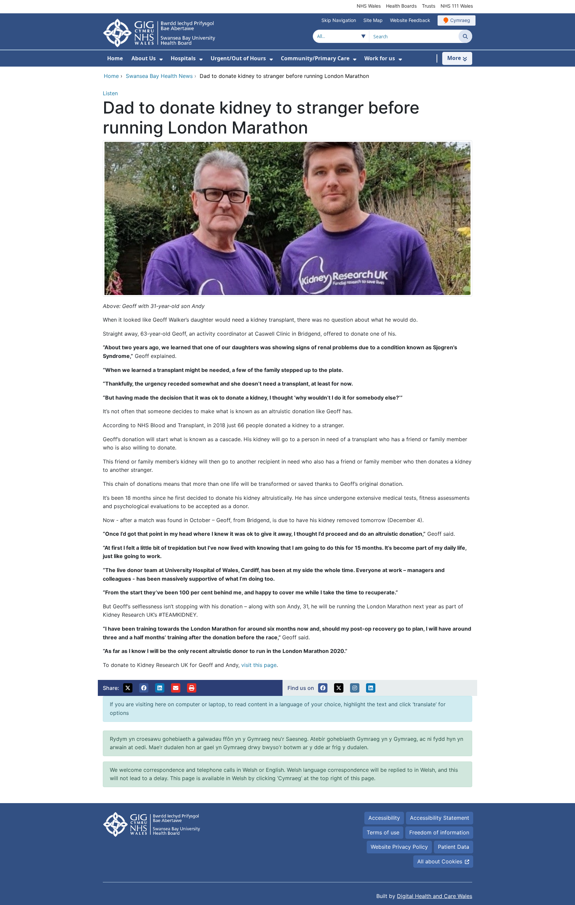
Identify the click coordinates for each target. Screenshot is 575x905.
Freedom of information (439, 832)
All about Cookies (439, 861)
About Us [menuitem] (143, 58)
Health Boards (401, 6)
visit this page (259, 665)
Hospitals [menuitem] (183, 58)
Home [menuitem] (115, 58)
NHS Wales (369, 6)
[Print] (192, 688)
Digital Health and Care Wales (434, 896)
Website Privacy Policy (399, 846)
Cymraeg (460, 20)
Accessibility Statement (439, 817)
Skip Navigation (338, 20)
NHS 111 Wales (457, 6)
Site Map (373, 20)
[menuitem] (161, 59)
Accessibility (384, 817)
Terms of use (383, 832)
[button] (128, 688)
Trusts (428, 6)
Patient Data (453, 846)
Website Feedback (410, 20)
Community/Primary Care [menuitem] (315, 58)
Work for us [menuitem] (379, 58)
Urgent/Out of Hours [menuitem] (238, 58)
